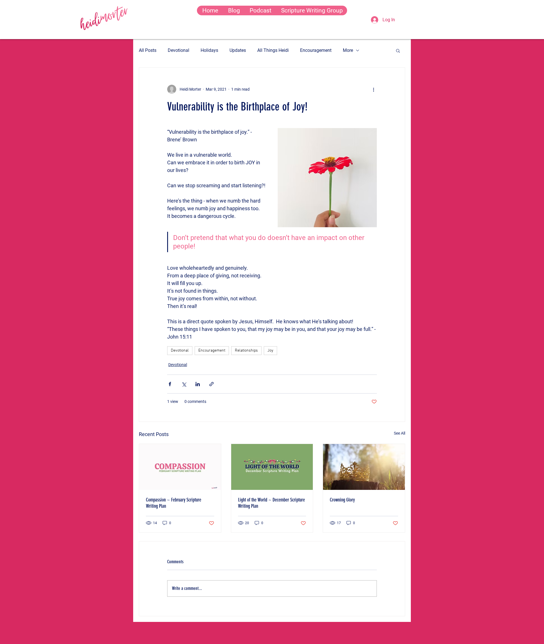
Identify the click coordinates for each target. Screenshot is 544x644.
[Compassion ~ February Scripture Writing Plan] (180, 467)
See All (399, 433)
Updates (238, 50)
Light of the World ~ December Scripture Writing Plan (271, 503)
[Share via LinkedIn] (197, 384)
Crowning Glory (342, 500)
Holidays (209, 50)
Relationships (246, 350)
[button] (398, 50)
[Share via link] (211, 384)
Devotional (178, 50)
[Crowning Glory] (364, 467)
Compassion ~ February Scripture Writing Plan (173, 503)
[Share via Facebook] (170, 384)
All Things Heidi (273, 50)
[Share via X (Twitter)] (183, 384)
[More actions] (373, 89)
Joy (270, 350)
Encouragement (316, 50)
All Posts (147, 50)
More (348, 50)
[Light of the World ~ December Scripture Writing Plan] (272, 467)
